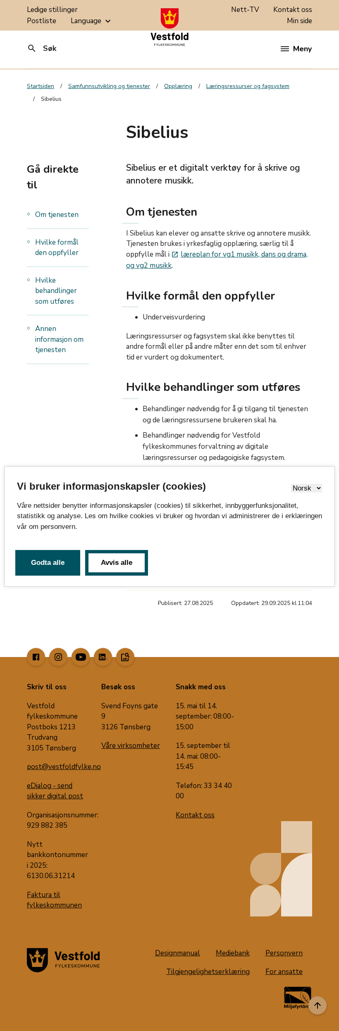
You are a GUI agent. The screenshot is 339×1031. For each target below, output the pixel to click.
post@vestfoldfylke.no (64, 766)
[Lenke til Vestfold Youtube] (81, 657)
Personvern (284, 953)
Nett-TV (245, 9)
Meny (302, 49)
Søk (41, 48)
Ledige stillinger (52, 9)
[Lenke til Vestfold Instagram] (58, 657)
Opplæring (178, 86)
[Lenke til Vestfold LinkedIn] (103, 657)
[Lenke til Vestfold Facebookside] (36, 657)
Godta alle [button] (47, 563)
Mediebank (233, 953)
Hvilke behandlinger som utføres (56, 291)
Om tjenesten (57, 214)
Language (92, 21)
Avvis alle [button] (116, 563)
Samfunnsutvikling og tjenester (109, 86)
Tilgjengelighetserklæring (208, 971)
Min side (299, 21)
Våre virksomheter (130, 745)
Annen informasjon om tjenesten (59, 339)
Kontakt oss (292, 9)
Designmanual (177, 953)
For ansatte (284, 971)
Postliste (41, 21)
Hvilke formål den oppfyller (57, 248)
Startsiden (40, 86)
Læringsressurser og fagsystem (247, 86)
